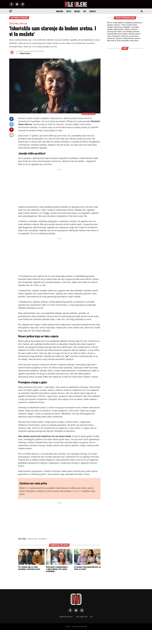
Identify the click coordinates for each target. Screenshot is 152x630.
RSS (91, 617)
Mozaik (77, 11)
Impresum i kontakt (66, 617)
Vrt (84, 11)
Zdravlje (92, 11)
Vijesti (68, 11)
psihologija (32, 539)
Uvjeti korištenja (81, 617)
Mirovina (59, 11)
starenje (43, 539)
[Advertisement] (59, 186)
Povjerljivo (76, 491)
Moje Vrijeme (25, 53)
